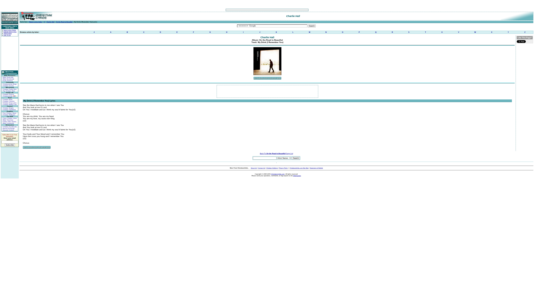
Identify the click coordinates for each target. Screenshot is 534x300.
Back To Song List (276, 154)
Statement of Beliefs (316, 168)
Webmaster (297, 176)
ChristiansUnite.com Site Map (299, 168)
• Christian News (7, 99)
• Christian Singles (8, 108)
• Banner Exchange (8, 128)
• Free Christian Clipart (9, 113)
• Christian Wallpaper (8, 115)
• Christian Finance (8, 94)
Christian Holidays (272, 168)
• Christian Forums (8, 86)
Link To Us (7, 35)
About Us (254, 168)
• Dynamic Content (8, 130)
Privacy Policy (283, 168)
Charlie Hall (50, 22)
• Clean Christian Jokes (9, 118)
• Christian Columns (8, 101)
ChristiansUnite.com (278, 174)
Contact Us (261, 168)
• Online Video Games (9, 121)
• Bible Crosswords (8, 123)
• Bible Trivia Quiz (7, 120)
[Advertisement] (258, 10)
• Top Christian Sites (8, 91)
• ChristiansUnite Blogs (9, 84)
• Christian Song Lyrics (9, 103)
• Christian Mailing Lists (9, 104)
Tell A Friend (7, 33)
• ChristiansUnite (9, 96)
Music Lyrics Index (35, 22)
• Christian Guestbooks (9, 127)
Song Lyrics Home (9, 30)
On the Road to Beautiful (64, 22)
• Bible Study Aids (7, 77)
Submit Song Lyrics (10, 32)
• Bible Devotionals (8, 79)
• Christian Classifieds (9, 109)
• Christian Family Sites (9, 89)
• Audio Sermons (7, 80)
